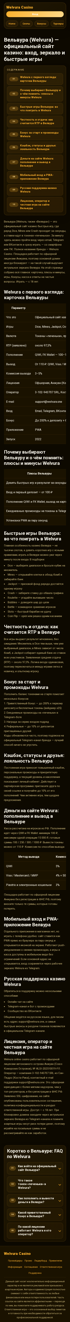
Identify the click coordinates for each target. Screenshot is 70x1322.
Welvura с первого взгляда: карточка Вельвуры (38, 79)
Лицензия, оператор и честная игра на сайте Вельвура (35, 204)
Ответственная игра (51, 1267)
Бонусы (41, 23)
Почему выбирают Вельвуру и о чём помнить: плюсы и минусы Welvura (40, 94)
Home (12, 23)
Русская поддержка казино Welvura (38, 189)
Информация (15, 1267)
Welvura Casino (19, 7)
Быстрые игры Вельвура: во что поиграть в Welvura (39, 108)
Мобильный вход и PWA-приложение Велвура (36, 176)
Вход (35, 14)
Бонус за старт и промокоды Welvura (39, 134)
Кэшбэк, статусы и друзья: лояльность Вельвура (38, 147)
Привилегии (55, 1260)
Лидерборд (40, 1260)
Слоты (26, 23)
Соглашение (31, 1267)
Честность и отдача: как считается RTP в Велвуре (37, 121)
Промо (28, 1260)
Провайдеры (15, 1260)
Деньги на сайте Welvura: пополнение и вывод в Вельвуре (37, 162)
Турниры (58, 23)
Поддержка (35, 1273)
